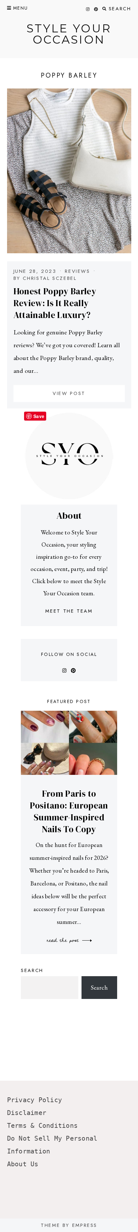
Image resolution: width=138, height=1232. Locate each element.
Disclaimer (27, 1113)
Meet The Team (68, 611)
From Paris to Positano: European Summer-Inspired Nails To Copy (69, 811)
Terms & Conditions (42, 1125)
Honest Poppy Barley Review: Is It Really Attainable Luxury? (54, 303)
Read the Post (64, 940)
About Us (23, 1164)
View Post (69, 393)
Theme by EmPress (69, 1225)
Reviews (77, 271)
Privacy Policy (34, 1100)
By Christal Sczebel (45, 278)
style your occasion (69, 33)
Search (32, 970)
